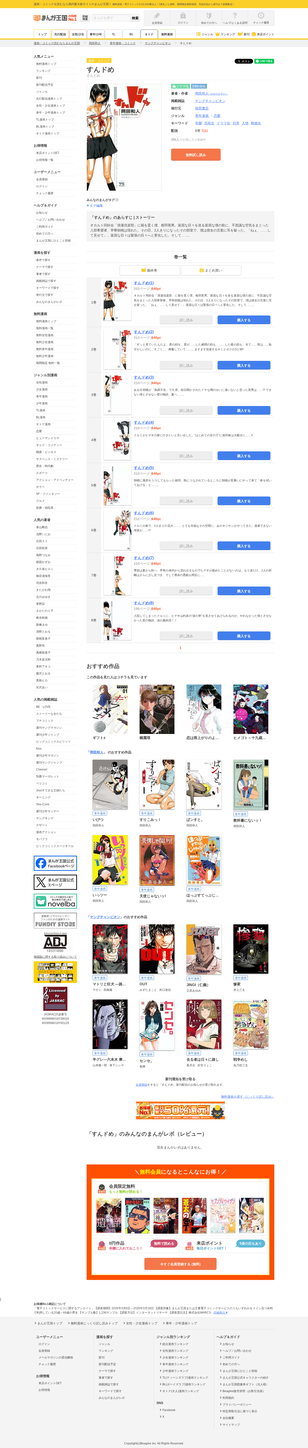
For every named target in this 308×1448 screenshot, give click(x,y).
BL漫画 (40, 417)
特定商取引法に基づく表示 (240, 1411)
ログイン (42, 186)
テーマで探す (44, 267)
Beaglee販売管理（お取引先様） (244, 1391)
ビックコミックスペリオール (55, 846)
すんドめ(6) (144, 513)
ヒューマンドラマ (47, 438)
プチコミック (44, 720)
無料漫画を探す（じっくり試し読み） (247, 1096)
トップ (42, 34)
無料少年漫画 (44, 356)
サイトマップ (231, 1424)
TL (113, 34)
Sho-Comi (42, 804)
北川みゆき (43, 597)
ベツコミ (42, 783)
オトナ (149, 34)
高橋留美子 (43, 652)
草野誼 (40, 604)
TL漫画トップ (45, 119)
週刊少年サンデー (47, 811)
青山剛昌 (42, 527)
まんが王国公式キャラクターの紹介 (246, 1377)
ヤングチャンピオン (105, 917)
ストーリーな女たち (49, 713)
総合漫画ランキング (175, 1344)
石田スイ (42, 541)
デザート (42, 825)
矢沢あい (42, 687)
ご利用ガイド (44, 226)
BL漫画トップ (45, 126)
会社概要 (228, 1418)
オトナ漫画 (43, 424)
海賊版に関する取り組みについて (55, 956)
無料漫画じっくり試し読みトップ (94, 1323)
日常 (236, 123)
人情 (245, 123)
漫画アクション (46, 832)
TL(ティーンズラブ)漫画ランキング (185, 1377)
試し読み (186, 320)
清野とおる (43, 631)
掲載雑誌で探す (46, 281)
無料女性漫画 (44, 335)
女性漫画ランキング (175, 1350)
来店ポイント (265, 34)
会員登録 (42, 179)
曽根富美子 (43, 638)
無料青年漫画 (44, 349)
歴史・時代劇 (44, 466)
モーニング (43, 797)
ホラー (40, 487)
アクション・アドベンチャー (55, 480)
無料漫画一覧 (44, 328)
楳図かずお (43, 562)
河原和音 (42, 583)
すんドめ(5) (144, 468)
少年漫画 (42, 403)
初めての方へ (44, 233)
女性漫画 (42, 382)
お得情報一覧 (44, 160)
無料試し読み (196, 155)
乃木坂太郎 (43, 659)
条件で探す (43, 260)
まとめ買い (213, 270)
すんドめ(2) (144, 332)
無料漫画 (167, 34)
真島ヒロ (42, 680)
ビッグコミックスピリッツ (53, 741)
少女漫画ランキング (175, 1357)
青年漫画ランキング (175, 1364)
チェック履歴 (44, 193)
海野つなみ (43, 555)
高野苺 (40, 645)
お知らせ (42, 212)
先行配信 (60, 34)
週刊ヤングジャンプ (49, 762)
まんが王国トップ (49, 1323)
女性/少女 (78, 34)
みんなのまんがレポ (49, 301)
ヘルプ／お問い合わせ (50, 219)
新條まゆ (42, 624)
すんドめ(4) (144, 422)
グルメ (40, 501)
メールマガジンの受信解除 (55, 1357)
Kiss (39, 748)
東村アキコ (43, 666)
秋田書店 (202, 108)
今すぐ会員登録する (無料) (180, 1264)
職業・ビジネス (46, 452)
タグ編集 (96, 205)
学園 (198, 123)
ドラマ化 (223, 123)
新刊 (247, 34)
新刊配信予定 (44, 84)
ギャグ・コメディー (49, 445)
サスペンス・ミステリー (52, 459)
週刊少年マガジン (47, 755)
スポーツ (42, 473)
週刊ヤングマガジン (49, 727)
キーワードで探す (47, 288)
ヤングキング (44, 818)
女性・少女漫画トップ (50, 105)
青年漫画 (42, 396)
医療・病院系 (44, 507)
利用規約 (228, 1398)
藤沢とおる (43, 673)
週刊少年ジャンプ (47, 734)
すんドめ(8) (144, 603)
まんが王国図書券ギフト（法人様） (246, 1384)
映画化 (256, 123)
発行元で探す (44, 295)
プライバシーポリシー (237, 1404)
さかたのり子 (44, 610)
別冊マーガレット (47, 776)
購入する (244, 320)
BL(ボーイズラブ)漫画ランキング (183, 1384)
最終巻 (152, 270)
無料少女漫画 (44, 342)
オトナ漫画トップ (47, 133)
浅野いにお (43, 534)
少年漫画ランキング (175, 1371)
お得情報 (44, 1390)
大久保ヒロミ (44, 569)
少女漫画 (42, 389)
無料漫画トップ (46, 64)
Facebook (168, 1410)
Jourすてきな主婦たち (50, 790)
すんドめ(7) (144, 558)
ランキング (228, 34)
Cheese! (41, 769)
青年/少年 (96, 34)
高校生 (209, 123)
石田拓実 (42, 548)
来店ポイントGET (47, 153)
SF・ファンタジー (48, 494)
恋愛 (39, 431)
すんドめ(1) (144, 283)
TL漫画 (40, 410)
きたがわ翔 (43, 590)
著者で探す (43, 274)
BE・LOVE (43, 707)
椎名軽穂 (42, 617)
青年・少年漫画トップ (50, 112)
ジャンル (207, 34)
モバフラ (42, 839)
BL (131, 34)
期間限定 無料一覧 (48, 363)
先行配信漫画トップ (49, 98)
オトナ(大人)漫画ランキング (180, 1391)
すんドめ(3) (144, 377)
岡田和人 (211, 93)
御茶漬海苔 (43, 576)
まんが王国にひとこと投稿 (53, 240)
